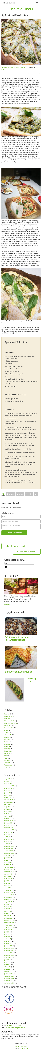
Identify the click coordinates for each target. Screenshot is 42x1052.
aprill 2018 (7, 939)
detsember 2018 (9, 920)
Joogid (6, 732)
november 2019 (9, 895)
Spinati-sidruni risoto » (26, 551)
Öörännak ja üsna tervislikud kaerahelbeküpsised (19, 638)
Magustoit (7, 744)
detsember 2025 (9, 786)
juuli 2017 (7, 960)
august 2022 (8, 839)
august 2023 (8, 832)
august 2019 (8, 902)
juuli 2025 (7, 790)
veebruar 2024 (8, 821)
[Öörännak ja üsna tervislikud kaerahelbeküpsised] (22, 626)
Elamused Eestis (9, 721)
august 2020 (8, 879)
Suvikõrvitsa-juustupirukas (18, 671)
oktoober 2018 (8, 925)
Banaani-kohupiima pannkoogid (15, 1028)
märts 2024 (7, 818)
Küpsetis (4, 68)
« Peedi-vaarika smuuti (15, 546)
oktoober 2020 (8, 876)
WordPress (24, 1048)
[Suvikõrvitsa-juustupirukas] (22, 658)
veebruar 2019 (8, 916)
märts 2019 (7, 913)
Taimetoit (22, 68)
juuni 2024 (7, 811)
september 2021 (9, 853)
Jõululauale (7, 735)
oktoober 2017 (8, 953)
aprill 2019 (7, 911)
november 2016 (9, 978)
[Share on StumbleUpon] (36, 494)
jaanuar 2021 (8, 869)
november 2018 (9, 923)
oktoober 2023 (8, 827)
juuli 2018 (7, 932)
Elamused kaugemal (10, 723)
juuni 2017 (7, 962)
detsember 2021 (9, 846)
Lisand (6, 742)
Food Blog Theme (21, 1046)
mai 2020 (7, 883)
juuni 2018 (7, 934)
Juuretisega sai (31, 679)
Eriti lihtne (7, 725)
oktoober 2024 (8, 804)
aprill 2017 (7, 967)
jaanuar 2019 (8, 918)
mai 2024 (7, 814)
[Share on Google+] (27, 494)
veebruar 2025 (8, 800)
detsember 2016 (9, 976)
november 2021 (9, 848)
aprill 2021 (7, 862)
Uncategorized (8, 765)
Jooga (6, 730)
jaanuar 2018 (8, 946)
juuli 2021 (7, 858)
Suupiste (16, 68)
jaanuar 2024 (8, 823)
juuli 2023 (7, 834)
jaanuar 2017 (8, 974)
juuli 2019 (7, 904)
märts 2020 (7, 888)
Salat (6, 756)
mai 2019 (7, 909)
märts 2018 (7, 941)
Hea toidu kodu (21, 8)
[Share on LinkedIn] (31, 494)
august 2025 (8, 788)
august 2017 (8, 957)
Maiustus (7, 746)
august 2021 (8, 855)
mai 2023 (7, 837)
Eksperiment (8, 716)
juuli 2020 (7, 881)
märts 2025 (7, 797)
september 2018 (9, 927)
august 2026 (8, 779)
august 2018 (8, 930)
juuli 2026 (7, 781)
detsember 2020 (9, 872)
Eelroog (6, 714)
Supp (6, 758)
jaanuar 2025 (8, 802)
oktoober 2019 (8, 897)
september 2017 (9, 955)
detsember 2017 (9, 948)
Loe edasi (7, 604)
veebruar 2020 (8, 890)
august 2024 (8, 807)
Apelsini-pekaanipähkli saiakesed (17, 1026)
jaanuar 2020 (8, 892)
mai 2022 (7, 844)
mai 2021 (7, 860)
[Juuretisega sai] (15, 689)
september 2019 (9, 899)
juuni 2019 (7, 906)
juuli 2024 (7, 809)
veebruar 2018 (8, 943)
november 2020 (9, 874)
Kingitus (6, 737)
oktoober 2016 (8, 981)
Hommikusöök (8, 728)
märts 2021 (7, 865)
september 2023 (9, 830)
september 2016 (9, 983)
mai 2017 (7, 964)
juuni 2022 (7, 841)
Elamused (7, 718)
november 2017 (9, 950)
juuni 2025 (7, 793)
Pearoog (10, 68)
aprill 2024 (7, 816)
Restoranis (7, 751)
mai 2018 (7, 936)
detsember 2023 (9, 825)
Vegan (6, 767)
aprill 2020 (7, 885)
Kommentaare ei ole (34, 74)
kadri (2, 69)
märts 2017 (7, 969)
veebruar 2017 (8, 971)
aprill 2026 (7, 783)
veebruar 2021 (8, 867)
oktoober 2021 (8, 851)
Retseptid (7, 753)
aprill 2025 (7, 795)
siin (17, 333)
